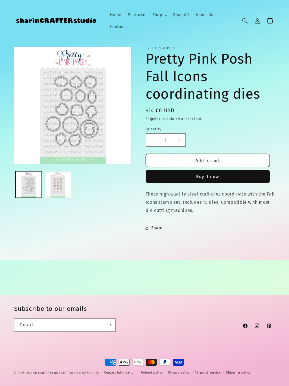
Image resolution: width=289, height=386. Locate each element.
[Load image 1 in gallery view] (29, 184)
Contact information (119, 372)
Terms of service (207, 372)
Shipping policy (238, 372)
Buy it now (207, 176)
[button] (159, 15)
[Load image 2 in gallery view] (58, 184)
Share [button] (157, 227)
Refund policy (152, 372)
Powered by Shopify (83, 373)
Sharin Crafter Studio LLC (47, 373)
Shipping (153, 119)
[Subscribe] (109, 325)
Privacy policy (179, 372)
